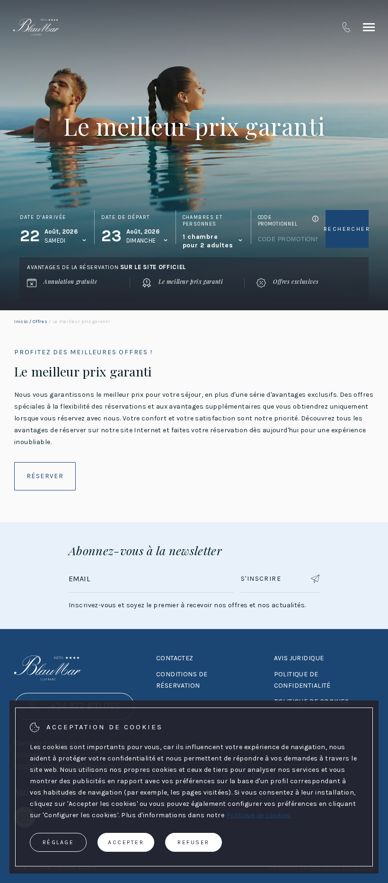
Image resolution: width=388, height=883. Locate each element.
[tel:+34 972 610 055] (346, 27)
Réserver (44, 476)
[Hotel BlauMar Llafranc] (36, 26)
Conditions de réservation (181, 680)
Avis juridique (299, 658)
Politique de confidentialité (302, 680)
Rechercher (347, 229)
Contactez (175, 658)
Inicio (21, 321)
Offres (40, 321)
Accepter (126, 842)
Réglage (58, 842)
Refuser (193, 842)
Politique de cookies (258, 815)
